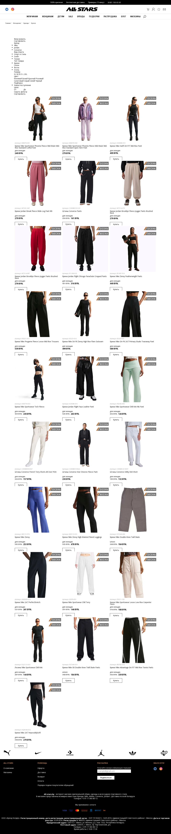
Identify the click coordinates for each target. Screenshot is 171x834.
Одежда (26, 23)
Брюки (33, 23)
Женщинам (47, 16)
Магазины (135, 16)
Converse (18, 50)
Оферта (41, 768)
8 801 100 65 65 (114, 2)
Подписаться (105, 778)
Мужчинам (32, 16)
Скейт (16, 56)
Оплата (41, 781)
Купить (21, 159)
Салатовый (19, 81)
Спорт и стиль (20, 54)
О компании (9, 768)
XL (15, 74)
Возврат (41, 776)
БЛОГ (123, 16)
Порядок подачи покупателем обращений (55, 785)
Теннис (17, 59)
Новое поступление (22, 85)
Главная (8, 23)
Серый (27, 81)
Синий (33, 81)
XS (20, 74)
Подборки (94, 16)
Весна (16, 67)
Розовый (39, 78)
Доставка (42, 772)
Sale (70, 16)
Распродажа (110, 16)
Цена (16, 87)
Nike (16, 45)
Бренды (81, 16)
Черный (39, 81)
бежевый (18, 78)
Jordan (16, 47)
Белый (25, 78)
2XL (25, 74)
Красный (32, 78)
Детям (61, 16)
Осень (16, 70)
